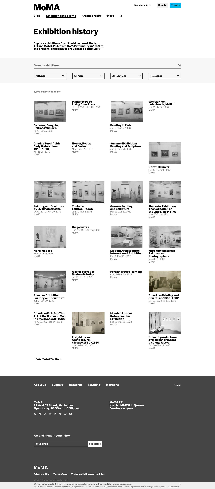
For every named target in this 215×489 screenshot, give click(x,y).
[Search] (121, 16)
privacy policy (173, 487)
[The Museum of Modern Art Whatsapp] (65, 413)
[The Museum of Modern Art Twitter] (45, 413)
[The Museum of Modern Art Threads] (50, 413)
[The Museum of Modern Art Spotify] (60, 413)
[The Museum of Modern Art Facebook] (40, 413)
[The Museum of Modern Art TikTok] (55, 413)
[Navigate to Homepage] (47, 7)
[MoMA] (41, 467)
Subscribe (95, 443)
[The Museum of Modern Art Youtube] (70, 413)
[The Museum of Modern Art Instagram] (35, 413)
